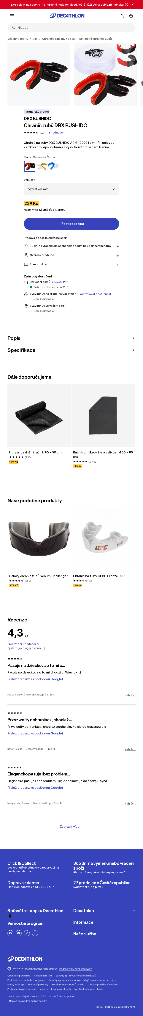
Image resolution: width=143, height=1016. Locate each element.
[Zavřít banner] (133, 4)
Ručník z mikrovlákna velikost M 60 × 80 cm (103, 454)
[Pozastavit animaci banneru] (127, 4)
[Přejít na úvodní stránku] (67, 15)
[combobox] (71, 189)
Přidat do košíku (71, 224)
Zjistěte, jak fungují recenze (24, 648)
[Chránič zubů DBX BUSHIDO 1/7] (38, 74)
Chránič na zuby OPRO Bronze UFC (99, 576)
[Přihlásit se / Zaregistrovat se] (122, 15)
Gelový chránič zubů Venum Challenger (38, 576)
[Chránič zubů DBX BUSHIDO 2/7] (105, 74)
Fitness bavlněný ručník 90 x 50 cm (35, 452)
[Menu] (11, 15)
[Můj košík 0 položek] (131, 15)
